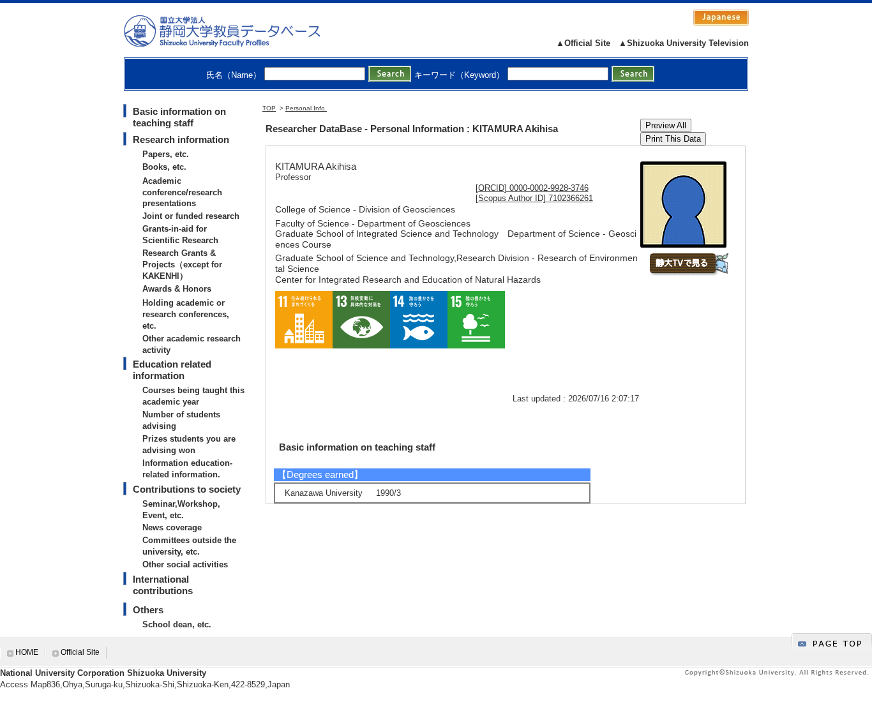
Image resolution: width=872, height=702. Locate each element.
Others (148, 609)
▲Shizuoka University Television (684, 43)
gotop (832, 641)
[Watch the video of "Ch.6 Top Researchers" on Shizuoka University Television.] (688, 273)
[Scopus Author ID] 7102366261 (534, 198)
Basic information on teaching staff (179, 117)
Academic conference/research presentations (182, 192)
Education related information (172, 370)
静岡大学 (235, 31)
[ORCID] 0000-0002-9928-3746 (532, 188)
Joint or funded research (190, 216)
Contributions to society (187, 489)
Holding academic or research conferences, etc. (185, 314)
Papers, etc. (165, 154)
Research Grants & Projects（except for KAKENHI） (182, 264)
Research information (181, 139)
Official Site (80, 652)
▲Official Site (583, 43)
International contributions (163, 585)
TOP (269, 108)
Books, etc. (164, 167)
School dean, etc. (176, 624)
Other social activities (185, 564)
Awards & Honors (176, 289)
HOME (26, 652)
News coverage (172, 527)
